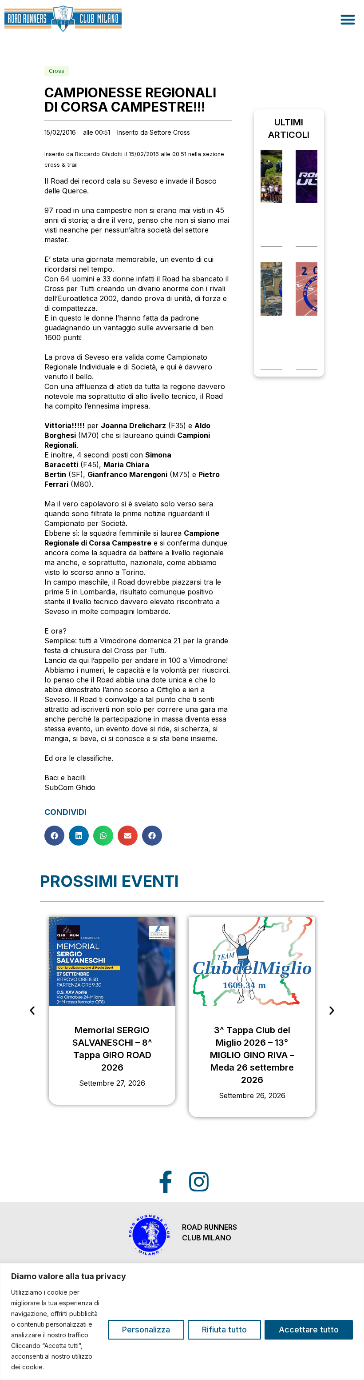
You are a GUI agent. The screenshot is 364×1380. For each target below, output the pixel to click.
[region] (182, 1321)
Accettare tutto (309, 1329)
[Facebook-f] (165, 1182)
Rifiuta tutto (224, 1329)
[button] (348, 19)
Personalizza (146, 1329)
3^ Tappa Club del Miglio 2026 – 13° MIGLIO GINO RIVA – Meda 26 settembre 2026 (252, 1055)
